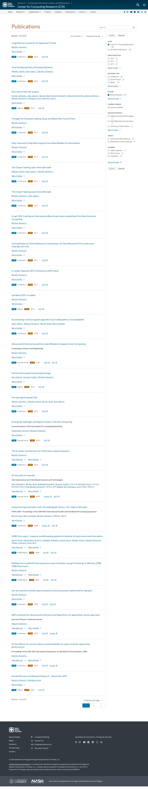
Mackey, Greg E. (78, 540)
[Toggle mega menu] (144, 4)
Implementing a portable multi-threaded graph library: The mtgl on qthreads (49, 507)
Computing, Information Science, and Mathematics (49, 3)
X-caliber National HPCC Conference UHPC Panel (35, 270)
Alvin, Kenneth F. (18, 484)
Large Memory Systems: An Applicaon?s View (34, 43)
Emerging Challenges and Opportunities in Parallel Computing (42, 421)
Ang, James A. (33, 96)
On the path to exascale (23, 475)
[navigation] (77, 36)
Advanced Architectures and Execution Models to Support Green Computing (48, 344)
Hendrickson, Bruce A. (21, 431)
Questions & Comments (85, 737)
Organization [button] (34, 12)
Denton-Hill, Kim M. (75, 96)
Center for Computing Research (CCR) (41, 6)
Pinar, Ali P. (31, 543)
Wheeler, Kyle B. (18, 71)
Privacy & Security (104, 737)
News (10, 12)
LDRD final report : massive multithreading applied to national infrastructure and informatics (57, 536)
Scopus (46, 496)
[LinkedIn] (138, 12)
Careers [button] (82, 12)
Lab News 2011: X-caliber (24, 295)
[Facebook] (124, 12)
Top (141, 786)
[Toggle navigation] (4, 12)
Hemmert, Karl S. (49, 98)
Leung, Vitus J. (65, 540)
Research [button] (20, 12)
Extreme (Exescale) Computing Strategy (31, 373)
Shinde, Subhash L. (19, 96)
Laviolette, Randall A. (50, 540)
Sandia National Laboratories (19, 764)
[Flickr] (135, 12)
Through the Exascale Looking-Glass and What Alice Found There (43, 118)
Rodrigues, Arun (34, 98)
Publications (70, 12)
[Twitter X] (142, 12)
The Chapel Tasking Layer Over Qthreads (31, 167)
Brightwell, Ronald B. (46, 484)
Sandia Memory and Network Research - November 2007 (39, 676)
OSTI (43, 57)
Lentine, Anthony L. (91, 96)
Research (21, 3)
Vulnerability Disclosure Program (90, 781)
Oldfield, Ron (62, 487)
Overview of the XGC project (25, 91)
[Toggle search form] (137, 4)
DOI (53, 362)
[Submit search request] (133, 27)
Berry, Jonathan (58, 324)
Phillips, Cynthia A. (19, 543)
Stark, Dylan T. (31, 71)
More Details (17, 51)
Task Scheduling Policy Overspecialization (32, 67)
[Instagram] (128, 12)
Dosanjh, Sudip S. (30, 377)
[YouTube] (131, 12)
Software (58, 12)
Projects (47, 12)
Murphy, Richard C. (19, 47)
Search (93, 12)
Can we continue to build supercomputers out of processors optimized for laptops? (52, 590)
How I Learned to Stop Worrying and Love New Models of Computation (46, 143)
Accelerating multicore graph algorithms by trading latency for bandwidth (48, 319)
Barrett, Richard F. (58, 96)
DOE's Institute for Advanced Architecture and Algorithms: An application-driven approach (56, 615)
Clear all (122, 35)
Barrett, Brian (45, 96)
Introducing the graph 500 (24, 397)
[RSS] (146, 12)
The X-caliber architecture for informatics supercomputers (41, 451)
